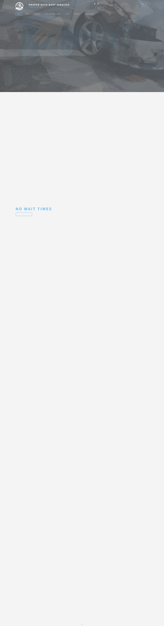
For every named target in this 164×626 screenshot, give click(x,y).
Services (37, 14)
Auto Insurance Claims (53, 14)
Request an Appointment (24, 214)
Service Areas (89, 14)
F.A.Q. (67, 14)
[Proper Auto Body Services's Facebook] (98, 4)
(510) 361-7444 (143, 4)
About (27, 14)
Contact (77, 14)
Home (18, 14)
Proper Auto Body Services (49, 4)
